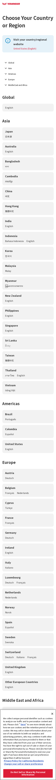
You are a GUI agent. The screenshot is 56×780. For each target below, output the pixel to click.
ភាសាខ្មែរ (8, 181)
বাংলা (7, 166)
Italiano (9, 567)
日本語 (8, 136)
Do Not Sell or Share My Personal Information (28, 773)
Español (9, 434)
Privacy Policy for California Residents (24, 760)
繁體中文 (9, 211)
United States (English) (24, 48)
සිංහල (8, 345)
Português (10, 419)
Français (9, 492)
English (9, 107)
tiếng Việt (10, 390)
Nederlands (23, 492)
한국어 (8, 256)
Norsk (8, 612)
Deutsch (9, 478)
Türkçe (8, 507)
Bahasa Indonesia (14, 241)
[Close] (52, 713)
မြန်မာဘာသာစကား (14, 285)
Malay (8, 270)
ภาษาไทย (9, 375)
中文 (7, 196)
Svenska (9, 642)
